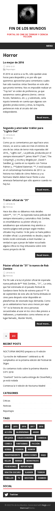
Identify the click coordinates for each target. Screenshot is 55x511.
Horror (19, 449)
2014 (7, 426)
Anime (36, 432)
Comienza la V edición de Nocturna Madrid (24, 385)
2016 (24, 426)
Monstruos (32, 460)
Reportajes (10, 69)
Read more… (43, 117)
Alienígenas (22, 432)
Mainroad (24, 508)
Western (28, 478)
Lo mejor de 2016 (13, 62)
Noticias (9, 138)
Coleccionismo (25, 438)
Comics (8, 443)
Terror (41, 472)
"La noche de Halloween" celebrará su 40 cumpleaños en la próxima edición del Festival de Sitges (27, 360)
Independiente (12, 455)
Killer (8, 460)
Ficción (36, 443)
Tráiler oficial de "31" (16, 200)
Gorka (8, 449)
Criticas (6, 400)
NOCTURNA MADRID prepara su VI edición (24, 351)
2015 (15, 426)
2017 (32, 426)
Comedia (42, 438)
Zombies (42, 478)
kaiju (43, 455)
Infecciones (30, 455)
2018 (41, 426)
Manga (18, 460)
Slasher (29, 472)
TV (19, 478)
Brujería (9, 438)
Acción (8, 432)
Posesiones (10, 466)
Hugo (44, 505)
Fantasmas (22, 443)
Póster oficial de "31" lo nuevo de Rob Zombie (26, 267)
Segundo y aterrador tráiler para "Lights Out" (23, 129)
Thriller (9, 478)
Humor (31, 449)
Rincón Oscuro (13, 472)
